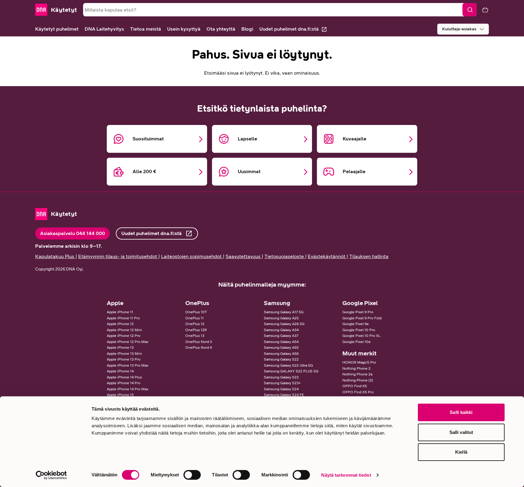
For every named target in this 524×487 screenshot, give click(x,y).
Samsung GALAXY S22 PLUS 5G (291, 371)
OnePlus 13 (194, 336)
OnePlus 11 (194, 318)
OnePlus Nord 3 (198, 342)
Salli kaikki (461, 412)
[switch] (192, 475)
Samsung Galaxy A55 (281, 347)
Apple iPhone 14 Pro (123, 383)
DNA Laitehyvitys (104, 29)
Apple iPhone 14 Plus (124, 377)
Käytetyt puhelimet (57, 29)
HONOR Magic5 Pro (359, 362)
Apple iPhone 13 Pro (123, 359)
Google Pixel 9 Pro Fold (361, 318)
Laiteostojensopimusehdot (191, 256)
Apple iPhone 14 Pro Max (127, 389)
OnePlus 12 (194, 324)
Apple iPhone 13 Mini (124, 353)
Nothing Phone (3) (357, 380)
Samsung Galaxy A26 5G (284, 324)
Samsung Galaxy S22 (281, 359)
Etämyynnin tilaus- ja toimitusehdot (117, 256)
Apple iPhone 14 (120, 371)
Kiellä (461, 452)
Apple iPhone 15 (120, 395)
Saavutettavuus (243, 256)
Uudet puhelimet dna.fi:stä (289, 29)
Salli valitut (461, 432)
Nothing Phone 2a (357, 374)
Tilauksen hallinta (368, 256)
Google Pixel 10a (356, 342)
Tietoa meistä (145, 29)
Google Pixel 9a (355, 324)
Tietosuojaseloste (284, 256)
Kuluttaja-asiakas (459, 29)
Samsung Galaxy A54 (281, 342)
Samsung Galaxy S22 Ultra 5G (288, 365)
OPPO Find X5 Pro (358, 392)
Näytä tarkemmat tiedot (346, 475)
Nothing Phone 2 (356, 368)
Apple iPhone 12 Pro (123, 336)
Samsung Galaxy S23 (281, 377)
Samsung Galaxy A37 (281, 336)
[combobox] (280, 9)
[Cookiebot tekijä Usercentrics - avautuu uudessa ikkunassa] (51, 475)
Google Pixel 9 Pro (357, 312)
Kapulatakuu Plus (54, 256)
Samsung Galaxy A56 (281, 353)
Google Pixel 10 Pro (358, 330)
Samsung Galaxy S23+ (282, 383)
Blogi (247, 29)
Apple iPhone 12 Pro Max (127, 342)
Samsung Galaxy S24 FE (284, 395)
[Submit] (469, 9)
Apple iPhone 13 (120, 347)
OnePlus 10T (196, 312)
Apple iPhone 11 (120, 312)
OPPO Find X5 (354, 386)
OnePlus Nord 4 (198, 347)
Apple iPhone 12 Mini (124, 330)
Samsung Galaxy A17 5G (284, 312)
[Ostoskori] (483, 9)
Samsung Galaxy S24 (281, 389)
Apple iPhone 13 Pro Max (127, 365)
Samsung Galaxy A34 (281, 330)
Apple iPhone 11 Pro (123, 318)
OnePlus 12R (196, 330)
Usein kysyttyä (183, 29)
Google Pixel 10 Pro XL (361, 336)
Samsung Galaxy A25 (281, 318)
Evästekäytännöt (326, 256)
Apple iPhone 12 (120, 324)
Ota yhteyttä (221, 29)
